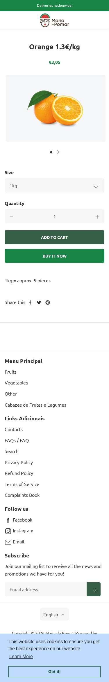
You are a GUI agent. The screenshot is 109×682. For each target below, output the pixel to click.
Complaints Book (22, 495)
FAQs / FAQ (17, 440)
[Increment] (97, 216)
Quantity (14, 203)
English (50, 614)
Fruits (11, 372)
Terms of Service (22, 484)
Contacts (14, 429)
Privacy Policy (19, 462)
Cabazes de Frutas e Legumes (35, 405)
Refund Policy (19, 473)
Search (12, 451)
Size (9, 172)
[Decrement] (12, 216)
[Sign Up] (94, 589)
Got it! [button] (54, 671)
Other (11, 393)
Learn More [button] (21, 656)
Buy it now (55, 255)
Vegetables (16, 382)
